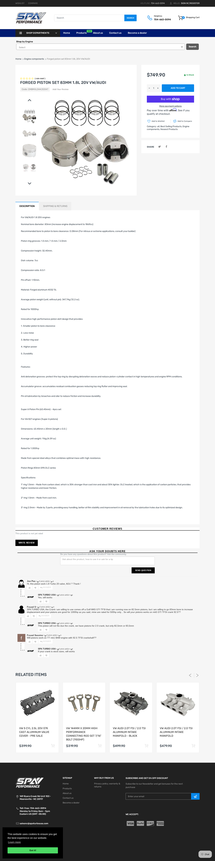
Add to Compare (185, 121)
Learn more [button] (14, 842)
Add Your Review (60, 89)
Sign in (184, 3)
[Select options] (53, 746)
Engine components (34, 59)
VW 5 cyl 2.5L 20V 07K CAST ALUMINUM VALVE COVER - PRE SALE (34, 732)
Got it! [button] (32, 850)
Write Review (27, 543)
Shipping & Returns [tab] (55, 206)
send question (143, 570)
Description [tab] (27, 206)
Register (195, 3)
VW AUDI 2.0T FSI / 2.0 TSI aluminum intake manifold (176, 732)
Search (130, 18)
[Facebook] (166, 146)
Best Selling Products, (171, 126)
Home (18, 59)
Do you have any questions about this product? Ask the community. (93, 554)
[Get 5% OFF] (195, 796)
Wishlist (20, 3)
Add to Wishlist (158, 121)
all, (158, 126)
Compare (33, 3)
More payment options (170, 106)
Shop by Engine (24, 41)
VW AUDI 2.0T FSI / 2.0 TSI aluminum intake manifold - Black (129, 732)
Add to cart (178, 88)
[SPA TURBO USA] (30, 18)
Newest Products (169, 129)
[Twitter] (159, 146)
